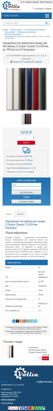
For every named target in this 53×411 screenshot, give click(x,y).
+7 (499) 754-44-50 (10, 16)
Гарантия (29, 2)
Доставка (36, 2)
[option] (26, 353)
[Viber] (24, 321)
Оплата (42, 2)
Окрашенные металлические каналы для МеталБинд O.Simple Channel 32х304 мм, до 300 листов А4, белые (26, 328)
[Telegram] (31, 321)
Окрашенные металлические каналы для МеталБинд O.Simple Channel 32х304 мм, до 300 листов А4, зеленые (26, 332)
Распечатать (17, 62)
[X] (17, 321)
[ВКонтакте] (13, 321)
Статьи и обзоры (7, 403)
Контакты (49, 2)
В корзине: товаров (43, 8)
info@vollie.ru (6, 389)
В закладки (27, 62)
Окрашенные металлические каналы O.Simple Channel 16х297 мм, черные (38, 349)
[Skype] (35, 321)
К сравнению (38, 62)
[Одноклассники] (21, 321)
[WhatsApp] (28, 321)
